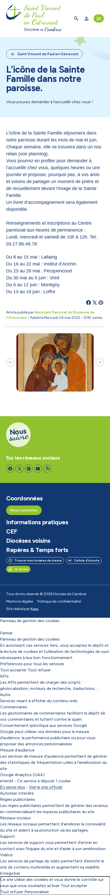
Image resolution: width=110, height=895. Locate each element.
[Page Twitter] (19, 468)
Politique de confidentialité (59, 601)
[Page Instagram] (29, 468)
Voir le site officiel (45, 787)
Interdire (26, 793)
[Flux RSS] (47, 468)
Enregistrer (10, 873)
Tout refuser (39, 670)
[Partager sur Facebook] (88, 302)
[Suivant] (100, 362)
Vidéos (6, 854)
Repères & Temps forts (37, 550)
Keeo (35, 609)
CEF (11, 531)
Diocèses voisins (28, 541)
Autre (5, 694)
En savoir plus (12, 787)
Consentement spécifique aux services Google (43, 725)
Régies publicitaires (17, 799)
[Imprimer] (101, 302)
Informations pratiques (37, 522)
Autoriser (8, 793)
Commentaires (13, 706)
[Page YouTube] (38, 468)
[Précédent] (10, 362)
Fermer (6, 633)
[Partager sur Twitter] (95, 302)
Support (7, 836)
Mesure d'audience (17, 750)
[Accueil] (14, 18)
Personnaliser (36, 891)
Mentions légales (19, 601)
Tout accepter (13, 670)
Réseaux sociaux (15, 817)
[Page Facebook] (10, 468)
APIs (4, 676)
